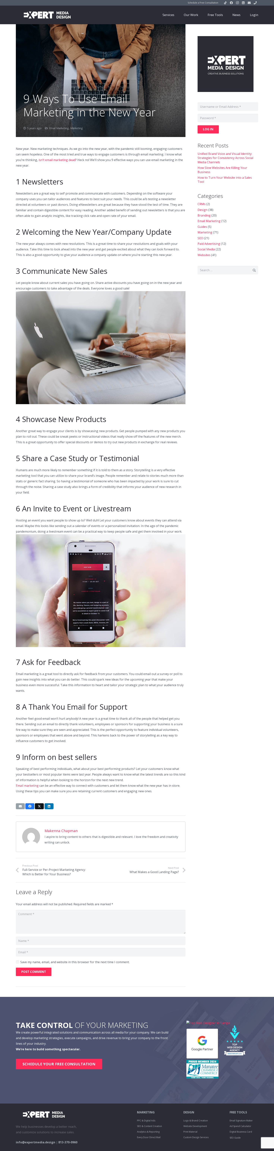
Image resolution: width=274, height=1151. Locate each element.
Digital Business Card (241, 1131)
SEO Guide (235, 1137)
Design (202, 210)
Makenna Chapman (61, 830)
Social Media (206, 249)
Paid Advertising (209, 244)
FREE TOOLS (238, 1112)
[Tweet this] (39, 806)
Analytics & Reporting (148, 1131)
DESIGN (188, 1112)
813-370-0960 (67, 1142)
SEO (200, 238)
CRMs (202, 204)
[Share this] (29, 806)
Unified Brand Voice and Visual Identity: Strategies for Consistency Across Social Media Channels (225, 158)
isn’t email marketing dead (57, 160)
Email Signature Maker (241, 1120)
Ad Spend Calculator (240, 1126)
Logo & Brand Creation (195, 1120)
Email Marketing (59, 128)
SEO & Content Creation (149, 1126)
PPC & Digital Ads (146, 1120)
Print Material (190, 1131)
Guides (202, 227)
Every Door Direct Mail (148, 1137)
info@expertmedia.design (35, 1142)
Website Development (195, 1126)
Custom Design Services (196, 1137)
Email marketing (27, 786)
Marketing (76, 128)
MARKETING (146, 1112)
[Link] (47, 14)
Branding (204, 215)
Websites (204, 255)
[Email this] (20, 806)
